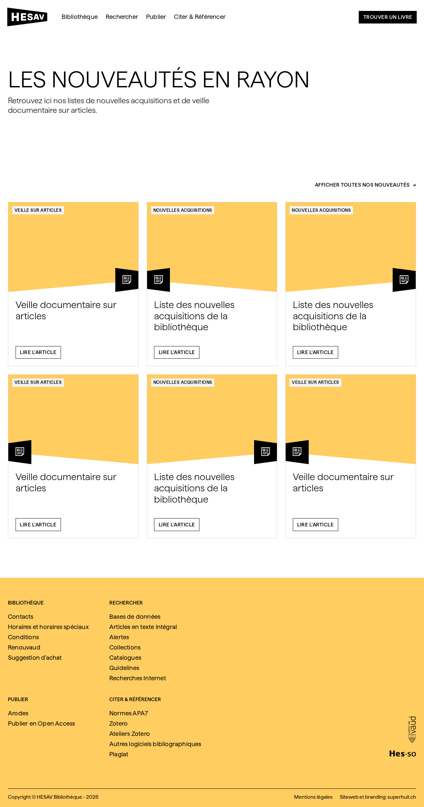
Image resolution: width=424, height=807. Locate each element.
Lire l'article (38, 352)
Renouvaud (24, 647)
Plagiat (118, 754)
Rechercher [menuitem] (122, 17)
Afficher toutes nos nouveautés (362, 185)
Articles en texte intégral (143, 627)
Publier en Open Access (41, 723)
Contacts (20, 616)
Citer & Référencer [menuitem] (200, 17)
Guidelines (124, 668)
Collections (124, 647)
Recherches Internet (137, 678)
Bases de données (134, 616)
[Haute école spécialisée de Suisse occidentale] (403, 752)
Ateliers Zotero (129, 734)
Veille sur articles (38, 210)
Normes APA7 (128, 713)
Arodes (18, 713)
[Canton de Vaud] (412, 730)
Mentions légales (313, 797)
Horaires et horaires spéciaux (48, 627)
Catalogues (125, 657)
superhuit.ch (402, 797)
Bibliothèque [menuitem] (80, 17)
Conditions (23, 637)
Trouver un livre (387, 17)
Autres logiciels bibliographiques (155, 744)
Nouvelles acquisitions (182, 210)
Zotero (118, 723)
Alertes (119, 637)
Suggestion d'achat (35, 657)
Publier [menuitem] (156, 17)
